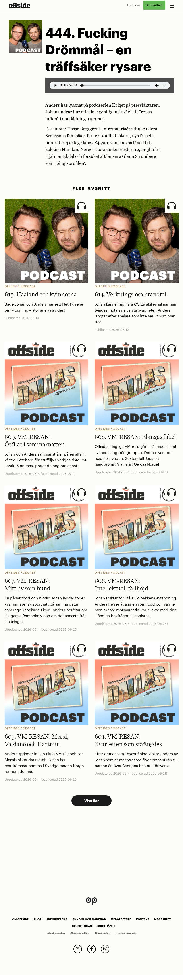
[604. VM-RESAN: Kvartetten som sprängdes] (136, 683)
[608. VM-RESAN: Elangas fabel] (136, 383)
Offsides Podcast (20, 286)
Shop (37, 919)
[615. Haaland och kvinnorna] (46, 241)
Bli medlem (154, 5)
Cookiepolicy (102, 933)
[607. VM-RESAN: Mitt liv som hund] (46, 527)
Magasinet (162, 919)
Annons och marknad (89, 919)
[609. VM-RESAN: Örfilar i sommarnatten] (46, 383)
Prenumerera (57, 919)
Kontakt (142, 919)
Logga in (133, 5)
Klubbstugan (82, 926)
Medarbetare (121, 919)
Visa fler (91, 800)
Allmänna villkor (79, 933)
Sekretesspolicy (55, 933)
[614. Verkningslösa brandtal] (136, 241)
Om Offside (20, 919)
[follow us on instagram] (105, 949)
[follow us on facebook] (91, 949)
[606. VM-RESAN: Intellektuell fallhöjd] (136, 527)
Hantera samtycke (126, 933)
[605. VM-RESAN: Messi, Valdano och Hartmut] (46, 683)
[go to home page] (19, 5)
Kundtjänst (106, 926)
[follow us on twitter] (77, 949)
